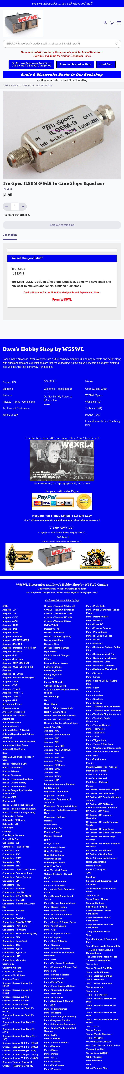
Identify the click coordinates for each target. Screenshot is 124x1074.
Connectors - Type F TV (14, 952)
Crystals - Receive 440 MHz (15, 1000)
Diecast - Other (51, 644)
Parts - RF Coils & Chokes (99, 636)
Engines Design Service (56, 663)
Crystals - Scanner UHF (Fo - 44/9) (19, 1050)
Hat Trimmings (51, 696)
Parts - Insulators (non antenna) (60, 1016)
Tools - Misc (92, 991)
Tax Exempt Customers (16, 408)
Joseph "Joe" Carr (53, 727)
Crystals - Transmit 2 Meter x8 (59, 610)
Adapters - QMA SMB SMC (15, 663)
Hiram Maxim (50, 704)
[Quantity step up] (23, 207)
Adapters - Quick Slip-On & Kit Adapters (17, 668)
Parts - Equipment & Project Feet (60, 967)
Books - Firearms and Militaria (17, 779)
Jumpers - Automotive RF (57, 734)
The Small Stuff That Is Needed (101, 957)
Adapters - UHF (9, 700)
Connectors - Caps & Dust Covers (19, 869)
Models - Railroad (53, 836)
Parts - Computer (52, 937)
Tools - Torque (93, 1030)
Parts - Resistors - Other (98, 662)
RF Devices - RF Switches (99, 850)
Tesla (88, 935)
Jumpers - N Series (53, 761)
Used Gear (105, 64)
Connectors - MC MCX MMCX (16, 896)
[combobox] (57, 44)
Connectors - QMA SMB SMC (16, 922)
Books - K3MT (9, 797)
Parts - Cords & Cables (55, 941)
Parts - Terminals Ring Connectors (103, 714)
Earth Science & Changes (57, 655)
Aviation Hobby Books (13, 749)
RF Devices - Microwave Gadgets (102, 789)
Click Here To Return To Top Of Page (62, 600)
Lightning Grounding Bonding (59, 784)
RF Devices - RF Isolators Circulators (98, 817)
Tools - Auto (92, 964)
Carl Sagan (7, 827)
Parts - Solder (93, 691)
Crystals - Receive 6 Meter (15, 1004)
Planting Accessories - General (101, 767)
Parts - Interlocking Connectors (59, 1024)
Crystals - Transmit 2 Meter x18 (59, 606)
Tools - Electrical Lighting (99, 976)
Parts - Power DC (94, 624)
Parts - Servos (93, 677)
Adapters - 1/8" (9, 613)
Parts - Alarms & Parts (55, 881)
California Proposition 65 (58, 388)
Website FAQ (92, 401)
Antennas (7, 738)
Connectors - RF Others (14, 930)
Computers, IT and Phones (15, 847)
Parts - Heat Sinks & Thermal (58, 1001)
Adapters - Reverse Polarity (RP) (18, 677)
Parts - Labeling (52, 1038)
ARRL (5, 606)
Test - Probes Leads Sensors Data (103, 946)
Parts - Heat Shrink (53, 997)
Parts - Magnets (52, 1046)
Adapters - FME (10, 632)
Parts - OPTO (50, 1058)
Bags (4, 753)
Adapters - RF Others (12, 674)
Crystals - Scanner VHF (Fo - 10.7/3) (20, 1054)
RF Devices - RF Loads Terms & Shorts (102, 823)
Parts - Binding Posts (55, 910)
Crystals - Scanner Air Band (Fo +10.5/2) (18, 1010)
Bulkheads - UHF (10, 824)
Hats (46, 700)
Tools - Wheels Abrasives (98, 1034)
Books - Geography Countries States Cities (17, 792)
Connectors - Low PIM (13, 892)
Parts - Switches (94, 703)
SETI (88, 873)
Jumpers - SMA (52, 769)
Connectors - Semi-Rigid (14, 941)
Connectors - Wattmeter (14, 960)
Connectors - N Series (13, 910)
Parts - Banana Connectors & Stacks (58, 898)
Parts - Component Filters (57, 933)
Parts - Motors (51, 1054)
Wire (88, 1064)
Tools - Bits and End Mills (99, 968)
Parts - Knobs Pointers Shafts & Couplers (60, 1029)
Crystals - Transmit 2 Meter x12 (17, 1066)
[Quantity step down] (7, 207)
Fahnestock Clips (53, 667)
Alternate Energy (10, 708)
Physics (90, 763)
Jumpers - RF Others (54, 765)
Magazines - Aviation (54, 795)
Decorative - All (51, 629)
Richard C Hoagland (96, 869)
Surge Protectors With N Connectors (98, 919)
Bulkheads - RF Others (13, 820)
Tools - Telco (92, 1026)
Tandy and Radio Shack (98, 931)
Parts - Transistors (95, 733)
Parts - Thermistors (95, 729)
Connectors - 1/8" (11, 854)
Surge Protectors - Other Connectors (98, 912)
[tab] (12, 236)
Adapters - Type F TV (12, 693)
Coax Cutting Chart (96, 388)
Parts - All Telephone (54, 885)
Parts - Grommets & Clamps (58, 990)
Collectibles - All (10, 843)
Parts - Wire (92, 755)
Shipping (8, 388)
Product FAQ (92, 414)
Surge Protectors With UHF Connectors (99, 926)
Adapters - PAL (9, 655)
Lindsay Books (51, 788)
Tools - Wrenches (94, 1038)
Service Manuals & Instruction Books (101, 890)
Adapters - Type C (11, 689)
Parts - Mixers (51, 1050)
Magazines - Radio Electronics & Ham (60, 812)
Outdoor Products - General (58, 874)
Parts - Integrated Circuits (57, 1020)
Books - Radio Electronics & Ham (19, 809)
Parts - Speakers (94, 699)
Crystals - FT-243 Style (13, 975)
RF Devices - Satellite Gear (99, 854)
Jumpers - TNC (51, 772)
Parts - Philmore (52, 1069)
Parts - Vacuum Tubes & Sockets (102, 751)
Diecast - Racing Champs (56, 648)
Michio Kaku (50, 824)
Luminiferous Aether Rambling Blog (102, 423)
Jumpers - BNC (51, 738)
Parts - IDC (49, 1005)
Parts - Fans (50, 971)
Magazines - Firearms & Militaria (60, 806)
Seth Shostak (92, 895)
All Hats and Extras (11, 704)
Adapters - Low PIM (12, 636)
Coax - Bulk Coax (11, 839)
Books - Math (9, 801)
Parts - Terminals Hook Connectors (103, 710)
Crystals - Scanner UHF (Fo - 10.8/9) (20, 1047)
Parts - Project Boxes (96, 632)
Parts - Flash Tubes (53, 982)
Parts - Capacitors (53, 918)
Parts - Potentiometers (97, 617)
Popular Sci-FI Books (97, 771)
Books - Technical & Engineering (18, 812)
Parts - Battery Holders (55, 907)
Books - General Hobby (14, 786)
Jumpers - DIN (51, 742)
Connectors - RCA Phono (14, 926)
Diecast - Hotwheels (54, 632)
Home (5, 85)
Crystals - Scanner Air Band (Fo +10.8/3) (18, 1017)
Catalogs (6, 831)
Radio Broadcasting (96, 862)
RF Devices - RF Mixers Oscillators (103, 833)
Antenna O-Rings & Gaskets (16, 730)
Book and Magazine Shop (75, 64)
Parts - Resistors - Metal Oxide (101, 658)
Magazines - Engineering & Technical (57, 801)
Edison (47, 659)
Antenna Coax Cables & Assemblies (14, 717)
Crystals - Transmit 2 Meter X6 (17, 1062)
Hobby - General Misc (55, 712)
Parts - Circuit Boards (55, 926)
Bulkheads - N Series (12, 816)
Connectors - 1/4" (11, 850)
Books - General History (14, 783)
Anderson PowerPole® (13, 712)
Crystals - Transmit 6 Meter (57, 621)
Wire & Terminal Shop (97, 1068)
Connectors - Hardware (13, 888)
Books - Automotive (12, 767)
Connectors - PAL (11, 914)
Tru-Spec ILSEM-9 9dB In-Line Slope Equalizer (31, 85)
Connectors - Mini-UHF (13, 900)
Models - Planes (52, 832)
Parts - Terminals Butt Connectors (103, 706)
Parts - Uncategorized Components (103, 748)
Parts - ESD (50, 959)
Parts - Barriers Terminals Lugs (59, 903)
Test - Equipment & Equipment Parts (101, 941)
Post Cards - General (96, 778)
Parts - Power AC (94, 620)
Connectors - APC (11, 862)
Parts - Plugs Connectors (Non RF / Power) (103, 611)
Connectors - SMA (11, 937)
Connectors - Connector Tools (17, 873)
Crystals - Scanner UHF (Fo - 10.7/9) (20, 1043)
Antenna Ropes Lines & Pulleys (18, 734)
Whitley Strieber (94, 1057)
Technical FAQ (93, 408)
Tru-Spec (7, 188)
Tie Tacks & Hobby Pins (98, 960)
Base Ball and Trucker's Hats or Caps (18, 758)
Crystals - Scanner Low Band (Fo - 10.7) (19, 1038)
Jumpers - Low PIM (54, 746)
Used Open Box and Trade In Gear (103, 1045)
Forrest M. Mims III (53, 682)
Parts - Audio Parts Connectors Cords (59, 891)
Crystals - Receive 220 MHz (15, 997)
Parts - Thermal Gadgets (98, 725)
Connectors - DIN (10, 881)
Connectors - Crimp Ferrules (16, 877)
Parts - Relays (93, 639)
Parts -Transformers (96, 759)
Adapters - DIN (9, 629)
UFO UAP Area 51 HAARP (99, 1042)
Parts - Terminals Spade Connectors (98, 720)
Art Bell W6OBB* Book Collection (19, 741)
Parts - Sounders (94, 695)
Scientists (91, 884)
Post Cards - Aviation (96, 774)
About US (49, 381)
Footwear (48, 678)
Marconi (48, 821)
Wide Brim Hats (94, 1060)
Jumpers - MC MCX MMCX (57, 750)
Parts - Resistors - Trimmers (100, 665)
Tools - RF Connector (96, 995)
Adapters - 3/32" (10, 617)
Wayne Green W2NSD (97, 1053)
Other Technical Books (55, 870)
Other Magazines (52, 859)
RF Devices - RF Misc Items (100, 829)
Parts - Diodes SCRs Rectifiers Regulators (59, 954)
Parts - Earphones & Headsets (59, 963)
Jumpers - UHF (51, 780)
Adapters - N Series (12, 651)
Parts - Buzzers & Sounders (58, 914)
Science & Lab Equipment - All (101, 881)
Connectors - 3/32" (11, 858)
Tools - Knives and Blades (99, 983)
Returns (7, 395)
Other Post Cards (52, 866)
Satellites (90, 877)
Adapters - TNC (9, 685)
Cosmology (8, 964)
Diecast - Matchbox (53, 640)
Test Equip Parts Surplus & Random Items (99, 951)
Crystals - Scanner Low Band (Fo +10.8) (18, 1031)
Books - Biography (11, 775)
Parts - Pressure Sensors (98, 628)
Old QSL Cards (51, 843)
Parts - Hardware (52, 993)
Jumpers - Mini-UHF (54, 757)
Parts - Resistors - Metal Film (100, 654)
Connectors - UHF (11, 956)
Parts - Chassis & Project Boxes (60, 922)
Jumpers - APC (51, 731)
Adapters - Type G (11, 696)
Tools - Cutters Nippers (97, 972)
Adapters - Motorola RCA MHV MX (19, 648)
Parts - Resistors (94, 643)
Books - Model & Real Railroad (17, 805)
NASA (47, 840)
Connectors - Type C (12, 948)
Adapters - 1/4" (9, 610)
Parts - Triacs (92, 736)
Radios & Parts (93, 866)
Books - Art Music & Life (14, 764)
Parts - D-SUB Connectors (57, 948)
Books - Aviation (10, 771)
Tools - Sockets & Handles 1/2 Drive (101, 1000)
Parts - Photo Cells (95, 606)
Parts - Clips (50, 930)
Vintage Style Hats (95, 1049)
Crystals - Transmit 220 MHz (58, 613)
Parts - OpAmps (52, 1061)
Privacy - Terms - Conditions (19, 401)
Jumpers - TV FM (52, 776)
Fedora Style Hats (53, 670)
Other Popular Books (54, 862)
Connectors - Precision (13, 918)
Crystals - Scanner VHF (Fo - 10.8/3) (20, 1058)
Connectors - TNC (11, 945)
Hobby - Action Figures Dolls (58, 708)
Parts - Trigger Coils (96, 740)
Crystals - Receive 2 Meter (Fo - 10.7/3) (17, 984)
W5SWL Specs (94, 395)
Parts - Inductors (52, 1013)
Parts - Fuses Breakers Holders (59, 986)
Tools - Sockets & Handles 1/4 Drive (101, 1007)
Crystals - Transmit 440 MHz (58, 617)
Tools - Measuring (95, 987)
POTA (47, 878)
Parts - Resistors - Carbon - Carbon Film (103, 649)
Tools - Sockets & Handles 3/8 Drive (101, 1014)
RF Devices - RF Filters (97, 811)
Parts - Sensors (94, 673)
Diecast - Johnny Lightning (57, 636)
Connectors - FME (11, 885)
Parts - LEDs (50, 1035)
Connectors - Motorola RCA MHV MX (18, 905)
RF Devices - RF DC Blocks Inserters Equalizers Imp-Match (101, 806)
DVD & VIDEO (51, 625)
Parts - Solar (92, 688)
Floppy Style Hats (53, 674)
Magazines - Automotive (56, 791)
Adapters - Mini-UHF (12, 644)
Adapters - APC (10, 621)
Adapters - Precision (12, 659)
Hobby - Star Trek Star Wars (58, 719)
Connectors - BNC (11, 866)
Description (10, 234)
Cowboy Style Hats (11, 968)
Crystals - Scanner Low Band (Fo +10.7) (18, 1024)
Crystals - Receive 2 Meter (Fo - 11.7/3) (17, 991)
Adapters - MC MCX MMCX (15, 640)
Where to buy (10, 414)
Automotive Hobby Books (15, 745)
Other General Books (54, 847)
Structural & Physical (96, 907)
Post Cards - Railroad (97, 782)
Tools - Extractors (95, 979)
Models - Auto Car (53, 828)
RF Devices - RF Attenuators (100, 793)
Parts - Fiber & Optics (55, 978)
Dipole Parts (50, 651)
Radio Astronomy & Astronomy (101, 858)
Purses (89, 786)
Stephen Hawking (95, 903)
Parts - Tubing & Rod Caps (99, 744)
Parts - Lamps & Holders (56, 1042)
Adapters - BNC (10, 625)
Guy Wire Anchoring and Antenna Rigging (61, 691)
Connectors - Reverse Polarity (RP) (19, 933)
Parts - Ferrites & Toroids (56, 975)
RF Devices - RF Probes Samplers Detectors (103, 845)
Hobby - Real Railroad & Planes (60, 715)
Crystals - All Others (12, 971)
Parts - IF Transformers (55, 1009)
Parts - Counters (52, 945)
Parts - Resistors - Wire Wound (101, 669)
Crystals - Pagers (10, 979)
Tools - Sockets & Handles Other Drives (102, 1021)
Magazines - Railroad (54, 817)
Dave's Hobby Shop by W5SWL (43, 349)
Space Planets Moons (97, 899)
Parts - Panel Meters (54, 1065)
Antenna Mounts (10, 726)
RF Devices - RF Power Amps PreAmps (100, 838)
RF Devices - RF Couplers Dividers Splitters (103, 799)
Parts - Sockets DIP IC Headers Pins (101, 682)
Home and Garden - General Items (61, 723)
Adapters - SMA (10, 681)
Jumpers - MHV (52, 753)
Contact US (9, 382)
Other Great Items (53, 851)
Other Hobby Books (54, 855)
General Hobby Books (55, 686)
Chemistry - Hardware (13, 835)
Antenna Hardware (11, 722)
